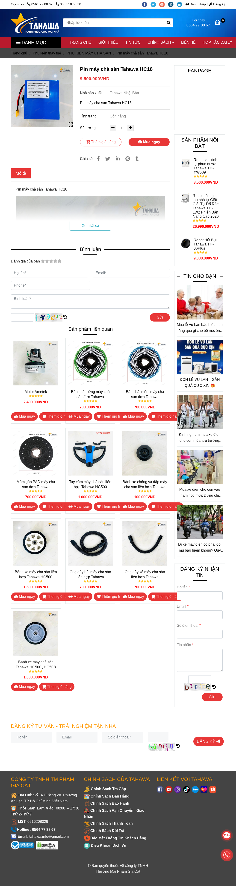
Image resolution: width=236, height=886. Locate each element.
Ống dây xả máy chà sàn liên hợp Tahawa (145, 574)
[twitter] (154, 4)
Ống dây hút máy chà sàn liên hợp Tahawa (90, 574)
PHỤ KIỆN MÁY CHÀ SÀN (89, 53)
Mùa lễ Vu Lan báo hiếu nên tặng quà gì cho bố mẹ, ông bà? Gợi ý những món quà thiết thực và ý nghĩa (200, 328)
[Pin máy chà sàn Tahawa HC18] (35, 23)
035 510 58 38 (70, 4)
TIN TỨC (133, 42)
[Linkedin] (117, 158)
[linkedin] (181, 4)
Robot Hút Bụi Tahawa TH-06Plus (205, 244)
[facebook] (146, 4)
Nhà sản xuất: (91, 93)
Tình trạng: (89, 116)
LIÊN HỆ (188, 42)
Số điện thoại (187, 625)
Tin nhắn (184, 645)
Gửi (160, 317)
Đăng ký (218, 4)
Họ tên (182, 587)
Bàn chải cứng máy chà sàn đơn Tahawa (90, 394)
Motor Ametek (36, 392)
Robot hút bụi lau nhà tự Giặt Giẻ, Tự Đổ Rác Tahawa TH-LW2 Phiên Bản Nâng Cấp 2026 (206, 206)
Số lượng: (88, 128)
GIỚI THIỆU (108, 42)
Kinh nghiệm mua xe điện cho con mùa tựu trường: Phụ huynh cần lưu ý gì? (200, 438)
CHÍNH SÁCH (160, 42)
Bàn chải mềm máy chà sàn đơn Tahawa (145, 394)
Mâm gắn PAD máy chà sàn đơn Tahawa (36, 484)
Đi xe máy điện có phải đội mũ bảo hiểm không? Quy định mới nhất (199, 547)
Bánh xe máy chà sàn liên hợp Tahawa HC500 (36, 574)
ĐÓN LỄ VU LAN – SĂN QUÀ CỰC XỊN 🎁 (200, 382)
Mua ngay (151, 142)
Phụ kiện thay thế (47, 53)
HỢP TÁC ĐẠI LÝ (217, 42)
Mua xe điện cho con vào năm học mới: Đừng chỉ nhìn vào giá (199, 492)
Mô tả (21, 173)
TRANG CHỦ (80, 42)
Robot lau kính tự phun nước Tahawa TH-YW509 (205, 166)
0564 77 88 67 (42, 4)
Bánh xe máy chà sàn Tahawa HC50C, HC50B (36, 664)
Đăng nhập (197, 4)
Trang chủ (19, 53)
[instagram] (172, 4)
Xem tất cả (90, 226)
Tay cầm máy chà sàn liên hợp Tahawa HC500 (90, 484)
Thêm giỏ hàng (103, 142)
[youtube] (163, 4)
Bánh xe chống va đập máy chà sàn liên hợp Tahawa (145, 484)
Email (181, 606)
